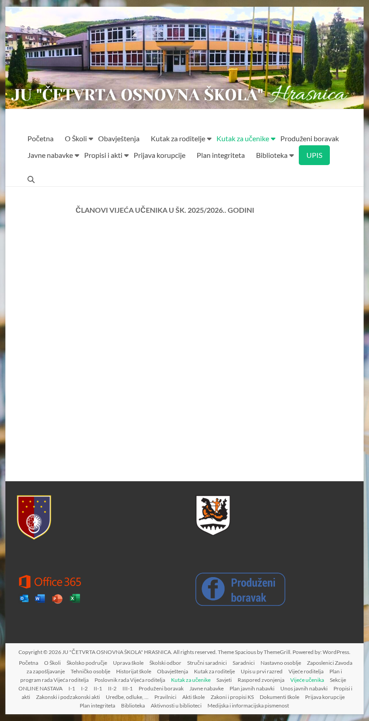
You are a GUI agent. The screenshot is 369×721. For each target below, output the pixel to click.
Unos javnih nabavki (304, 688)
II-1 (98, 688)
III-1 (127, 688)
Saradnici (244, 662)
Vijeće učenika (307, 679)
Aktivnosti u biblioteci (176, 705)
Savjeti (224, 679)
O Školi (76, 138)
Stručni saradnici (207, 662)
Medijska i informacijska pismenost (248, 705)
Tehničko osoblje (90, 671)
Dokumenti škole (279, 697)
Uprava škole (128, 662)
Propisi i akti (103, 155)
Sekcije (338, 679)
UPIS (314, 155)
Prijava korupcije (159, 155)
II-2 (112, 688)
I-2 (84, 688)
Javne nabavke (50, 155)
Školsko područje (87, 662)
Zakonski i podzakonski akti (68, 697)
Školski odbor (165, 662)
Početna (40, 138)
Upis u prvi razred (262, 671)
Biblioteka (272, 155)
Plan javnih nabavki (252, 688)
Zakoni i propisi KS (232, 697)
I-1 (71, 688)
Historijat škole (133, 671)
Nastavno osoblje (281, 662)
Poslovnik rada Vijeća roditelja (129, 679)
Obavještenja (119, 138)
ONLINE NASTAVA (40, 688)
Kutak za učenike (242, 138)
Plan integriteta (221, 155)
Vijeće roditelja (306, 671)
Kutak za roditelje (178, 138)
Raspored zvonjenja (261, 679)
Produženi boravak (309, 138)
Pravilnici (165, 697)
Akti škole (193, 697)
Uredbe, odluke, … (127, 697)
